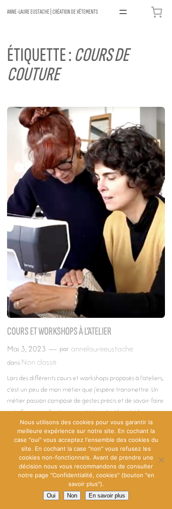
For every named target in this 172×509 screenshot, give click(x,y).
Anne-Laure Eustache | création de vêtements (52, 11)
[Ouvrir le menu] (123, 12)
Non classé (38, 361)
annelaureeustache (102, 348)
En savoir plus (107, 495)
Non (72, 495)
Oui (51, 495)
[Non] (161, 460)
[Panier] (156, 12)
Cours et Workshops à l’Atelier (59, 331)
